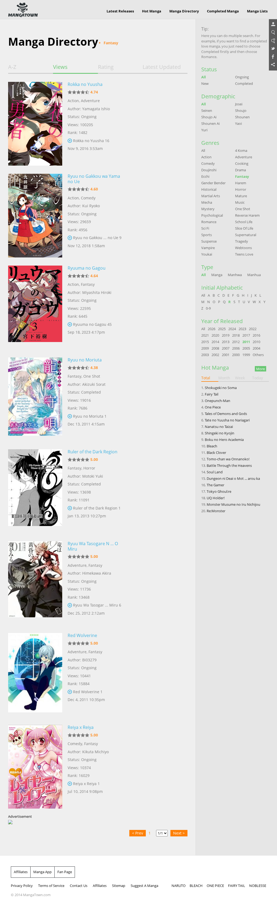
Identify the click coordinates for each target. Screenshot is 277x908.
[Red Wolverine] (35, 675)
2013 (225, 341)
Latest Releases (120, 11)
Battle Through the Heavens (229, 465)
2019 (225, 335)
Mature (241, 195)
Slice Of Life (244, 228)
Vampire (208, 247)
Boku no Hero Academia (224, 439)
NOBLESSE (257, 885)
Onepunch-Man (217, 400)
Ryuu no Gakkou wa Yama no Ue (94, 179)
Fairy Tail (211, 394)
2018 (236, 335)
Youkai (206, 254)
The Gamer (215, 485)
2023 (242, 328)
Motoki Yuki (92, 476)
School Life (243, 221)
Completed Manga (223, 11)
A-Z (12, 67)
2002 (215, 354)
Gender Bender (213, 182)
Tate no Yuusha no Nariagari (227, 420)
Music (240, 202)
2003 (205, 354)
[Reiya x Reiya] (35, 767)
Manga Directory (184, 11)
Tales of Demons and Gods (226, 413)
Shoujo (240, 110)
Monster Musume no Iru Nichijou (233, 504)
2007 (225, 348)
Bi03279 (89, 659)
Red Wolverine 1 (88, 691)
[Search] (273, 32)
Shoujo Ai (208, 117)
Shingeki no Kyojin (219, 433)
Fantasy (88, 284)
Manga (216, 274)
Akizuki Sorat (93, 384)
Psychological (212, 215)
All (203, 77)
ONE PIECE (215, 885)
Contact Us (78, 885)
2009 (205, 348)
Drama (240, 169)
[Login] (273, 24)
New (205, 83)
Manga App (42, 871)
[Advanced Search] (273, 40)
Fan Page (64, 871)
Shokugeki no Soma (221, 387)
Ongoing (242, 77)
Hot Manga (151, 11)
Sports (206, 234)
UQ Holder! (216, 497)
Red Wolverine (82, 635)
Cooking (241, 163)
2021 (205, 335)
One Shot (91, 376)
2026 (211, 328)
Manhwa (235, 274)
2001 (225, 354)
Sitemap (118, 885)
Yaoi (238, 123)
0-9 (208, 308)
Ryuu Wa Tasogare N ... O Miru (93, 546)
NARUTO (179, 885)
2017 (246, 335)
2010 (256, 341)
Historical (208, 189)
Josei (238, 104)
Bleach (212, 446)
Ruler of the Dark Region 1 (97, 508)
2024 (232, 328)
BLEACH (196, 885)
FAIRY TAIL (236, 885)
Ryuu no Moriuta (85, 360)
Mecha (206, 202)
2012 (236, 341)
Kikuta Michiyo (95, 751)
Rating (106, 67)
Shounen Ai (210, 123)
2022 (252, 328)
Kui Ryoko (91, 205)
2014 (215, 341)
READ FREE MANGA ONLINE (23, 10)
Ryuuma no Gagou (86, 268)
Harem (240, 182)
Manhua (254, 274)
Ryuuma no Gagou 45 (92, 324)
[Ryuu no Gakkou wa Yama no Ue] (35, 215)
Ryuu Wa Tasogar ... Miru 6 (97, 605)
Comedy (88, 197)
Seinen (206, 110)
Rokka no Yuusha (85, 84)
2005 (246, 348)
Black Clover (216, 452)
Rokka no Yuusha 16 (91, 140)
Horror (89, 468)
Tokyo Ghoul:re (219, 491)
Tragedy (241, 241)
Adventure (90, 100)
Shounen (242, 117)
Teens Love (244, 254)
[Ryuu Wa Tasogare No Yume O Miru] (35, 583)
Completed (244, 83)
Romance (208, 221)
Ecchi (205, 176)
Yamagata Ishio (96, 108)
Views (60, 67)
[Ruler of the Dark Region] (35, 491)
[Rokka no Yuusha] (35, 124)
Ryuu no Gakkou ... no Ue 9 (97, 237)
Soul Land (215, 472)
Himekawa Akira (96, 573)
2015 (205, 341)
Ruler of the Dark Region (92, 452)
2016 (256, 335)
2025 (222, 328)
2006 (236, 348)
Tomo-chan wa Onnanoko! (228, 459)
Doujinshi (208, 169)
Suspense (209, 241)
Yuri (204, 130)
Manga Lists (257, 11)
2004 (256, 348)
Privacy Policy (22, 885)
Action (73, 100)
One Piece (213, 407)
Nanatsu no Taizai (219, 426)
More (260, 368)
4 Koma (241, 150)
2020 (215, 335)
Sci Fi (205, 228)
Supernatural (245, 234)
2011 (246, 341)
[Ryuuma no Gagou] (35, 307)
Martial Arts (210, 195)
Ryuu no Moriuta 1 (90, 416)
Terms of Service (51, 885)
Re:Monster (216, 510)
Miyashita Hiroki (96, 292)
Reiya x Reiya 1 (86, 783)
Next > (179, 833)
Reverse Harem (247, 215)
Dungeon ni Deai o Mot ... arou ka (233, 478)
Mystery (208, 208)
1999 (246, 354)
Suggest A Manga (144, 885)
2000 (236, 354)
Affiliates (21, 871)
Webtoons (243, 247)
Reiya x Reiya (81, 727)
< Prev (137, 833)
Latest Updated (162, 67)
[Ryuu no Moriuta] (35, 399)
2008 (215, 348)
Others (258, 354)
